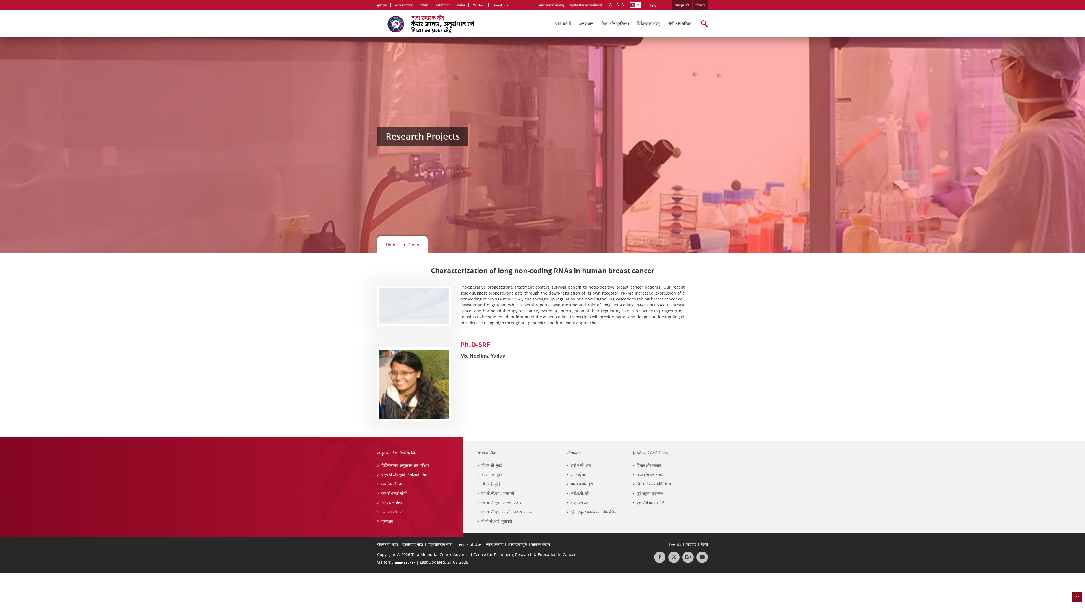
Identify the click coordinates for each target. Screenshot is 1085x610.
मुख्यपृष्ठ (382, 5)
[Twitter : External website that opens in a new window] (674, 557)
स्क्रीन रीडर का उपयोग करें (585, 5)
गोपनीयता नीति (387, 544)
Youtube (702, 557)
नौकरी (424, 5)
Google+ (688, 557)
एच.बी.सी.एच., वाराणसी (497, 493)
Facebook (659, 557)
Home (392, 244)
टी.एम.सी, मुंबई (491, 465)
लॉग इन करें (682, 5)
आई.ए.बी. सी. (580, 493)
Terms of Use (469, 544)
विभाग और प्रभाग (649, 465)
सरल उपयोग (494, 544)
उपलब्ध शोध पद (392, 512)
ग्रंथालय (387, 521)
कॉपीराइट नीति (412, 544)
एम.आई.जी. (579, 474)
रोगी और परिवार (680, 23)
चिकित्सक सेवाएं (648, 23)
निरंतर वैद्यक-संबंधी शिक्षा (654, 484)
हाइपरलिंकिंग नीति (440, 544)
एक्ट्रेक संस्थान (392, 484)
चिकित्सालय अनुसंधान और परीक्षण (405, 465)
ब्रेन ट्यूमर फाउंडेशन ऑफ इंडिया (594, 512)
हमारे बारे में (563, 23)
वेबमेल (461, 5)
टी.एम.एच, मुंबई (492, 474)
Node (414, 244)
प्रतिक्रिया (443, 5)
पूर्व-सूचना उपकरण (650, 493)
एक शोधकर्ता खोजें (394, 493)
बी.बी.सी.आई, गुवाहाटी (496, 521)
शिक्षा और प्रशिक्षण (615, 23)
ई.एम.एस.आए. (580, 502)
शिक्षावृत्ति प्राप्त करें (650, 474)
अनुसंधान (586, 23)
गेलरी (704, 544)
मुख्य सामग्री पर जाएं (551, 5)
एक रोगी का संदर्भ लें (650, 502)
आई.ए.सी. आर (581, 465)
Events (675, 544)
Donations (500, 5)
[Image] (414, 305)
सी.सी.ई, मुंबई (490, 484)
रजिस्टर (700, 5)
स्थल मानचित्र (404, 5)
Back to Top (1077, 597)
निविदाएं (691, 544)
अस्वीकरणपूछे (517, 544)
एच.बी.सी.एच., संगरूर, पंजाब (501, 502)
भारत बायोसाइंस (582, 484)
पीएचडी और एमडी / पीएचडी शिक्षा (404, 474)
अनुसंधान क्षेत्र (391, 502)
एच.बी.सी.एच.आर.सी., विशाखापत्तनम (506, 512)
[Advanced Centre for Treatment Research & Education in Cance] (438, 23)
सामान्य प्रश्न (540, 544)
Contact (479, 5)
